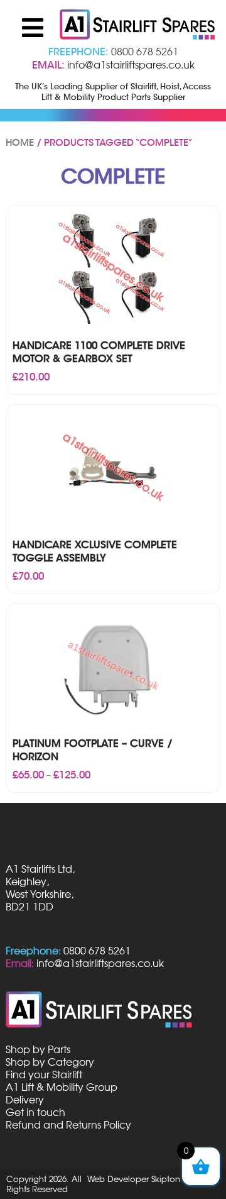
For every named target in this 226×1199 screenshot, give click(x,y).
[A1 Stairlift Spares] (138, 25)
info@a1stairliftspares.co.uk (131, 64)
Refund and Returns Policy (68, 1125)
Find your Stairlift (44, 1074)
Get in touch (35, 1112)
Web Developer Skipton (133, 1179)
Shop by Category (50, 1062)
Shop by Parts (38, 1049)
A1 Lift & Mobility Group (61, 1087)
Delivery (25, 1099)
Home (20, 142)
